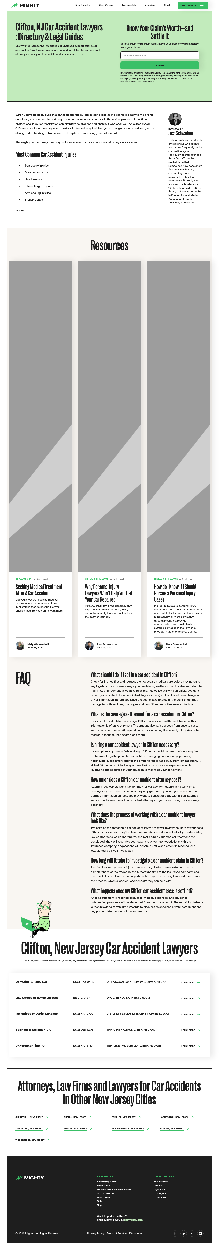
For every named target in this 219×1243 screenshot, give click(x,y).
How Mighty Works (107, 1181)
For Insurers (160, 1197)
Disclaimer (125, 81)
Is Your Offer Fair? (106, 1193)
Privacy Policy (142, 81)
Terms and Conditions (181, 78)
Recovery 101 (24, 579)
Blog (99, 1205)
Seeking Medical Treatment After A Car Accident (39, 590)
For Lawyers (160, 1193)
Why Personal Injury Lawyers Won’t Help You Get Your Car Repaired (108, 593)
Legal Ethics (160, 1189)
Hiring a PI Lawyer (97, 579)
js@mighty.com (133, 1219)
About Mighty (161, 1181)
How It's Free (104, 1185)
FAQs (99, 1201)
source (20, 210)
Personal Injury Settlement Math (114, 1189)
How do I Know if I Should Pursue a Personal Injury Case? (175, 593)
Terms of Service (117, 1233)
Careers (158, 1185)
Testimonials (103, 1197)
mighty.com (28, 142)
